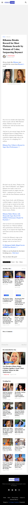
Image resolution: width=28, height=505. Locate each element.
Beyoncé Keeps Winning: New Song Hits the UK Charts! (7, 281)
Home (4, 36)
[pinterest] (15, 490)
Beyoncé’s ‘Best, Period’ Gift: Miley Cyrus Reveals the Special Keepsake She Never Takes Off (8, 320)
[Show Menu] (2, 2)
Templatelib (22, 502)
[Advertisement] (14, 19)
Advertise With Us (14, 499)
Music (17, 262)
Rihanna (15, 62)
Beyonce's (21, 64)
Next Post (24, 344)
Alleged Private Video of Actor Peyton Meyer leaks (20, 448)
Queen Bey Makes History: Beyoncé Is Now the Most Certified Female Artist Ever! (19, 282)
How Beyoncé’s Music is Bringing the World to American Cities (8, 300)
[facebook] (9, 490)
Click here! (15, 253)
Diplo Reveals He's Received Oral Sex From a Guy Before (7, 448)
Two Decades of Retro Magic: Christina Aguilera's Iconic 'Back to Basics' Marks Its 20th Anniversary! (13, 369)
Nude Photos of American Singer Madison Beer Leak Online (7, 413)
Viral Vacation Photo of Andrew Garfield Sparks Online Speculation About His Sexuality (8, 465)
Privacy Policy (15, 497)
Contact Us (22, 497)
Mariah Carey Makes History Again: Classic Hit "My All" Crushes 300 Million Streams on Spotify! (8, 431)
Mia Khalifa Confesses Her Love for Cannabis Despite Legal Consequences (20, 394)
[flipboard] (12, 490)
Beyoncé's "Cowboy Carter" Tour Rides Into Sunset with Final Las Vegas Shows (19, 320)
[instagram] (19, 490)
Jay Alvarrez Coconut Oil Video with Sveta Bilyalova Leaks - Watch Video (20, 465)
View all (23, 268)
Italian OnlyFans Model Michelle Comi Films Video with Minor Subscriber (20, 430)
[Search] (26, 2)
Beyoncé (8, 36)
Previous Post (5, 344)
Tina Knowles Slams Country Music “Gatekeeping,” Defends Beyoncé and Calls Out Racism (20, 301)
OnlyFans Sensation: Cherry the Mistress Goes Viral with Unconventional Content (8, 395)
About (9, 497)
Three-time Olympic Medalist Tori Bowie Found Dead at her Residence (19, 413)
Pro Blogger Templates (14, 502)
